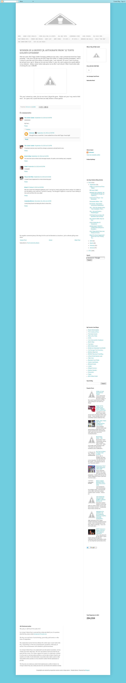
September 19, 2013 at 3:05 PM (43, 117)
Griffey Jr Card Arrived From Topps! (100, 393)
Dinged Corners (92, 368)
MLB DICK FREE (97, 36)
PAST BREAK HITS (23, 39)
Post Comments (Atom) (33, 243)
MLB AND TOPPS (62, 36)
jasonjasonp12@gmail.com (40, 634)
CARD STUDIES (86, 36)
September (93, 184)
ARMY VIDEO (57, 39)
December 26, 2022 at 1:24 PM (43, 201)
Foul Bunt (90, 344)
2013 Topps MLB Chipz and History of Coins (97, 232)
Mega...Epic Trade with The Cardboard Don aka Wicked (101, 423)
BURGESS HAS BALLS (87, 39)
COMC (90, 366)
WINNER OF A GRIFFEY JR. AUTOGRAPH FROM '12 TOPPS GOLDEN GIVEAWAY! (101, 515)
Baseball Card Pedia (93, 360)
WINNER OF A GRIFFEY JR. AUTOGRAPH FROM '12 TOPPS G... (97, 194)
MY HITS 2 (75, 39)
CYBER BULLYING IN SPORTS (47, 36)
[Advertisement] (94, 116)
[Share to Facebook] (45, 107)
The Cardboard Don (93, 332)
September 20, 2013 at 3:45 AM (42, 177)
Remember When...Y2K (96, 201)
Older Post (77, 240)
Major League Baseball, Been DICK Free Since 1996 (100, 483)
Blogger (87, 670)
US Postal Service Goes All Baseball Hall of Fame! (97, 215)
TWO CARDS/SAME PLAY (24, 42)
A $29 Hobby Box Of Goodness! (95, 223)
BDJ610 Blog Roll (93, 352)
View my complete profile (93, 155)
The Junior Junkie (29, 117)
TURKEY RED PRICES (37, 39)
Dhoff (25, 166)
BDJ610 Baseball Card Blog (95, 354)
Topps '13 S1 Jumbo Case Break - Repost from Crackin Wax (101, 408)
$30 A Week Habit (93, 346)
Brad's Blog (27, 156)
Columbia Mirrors (29, 201)
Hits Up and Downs (39, 42)
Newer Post (23, 240)
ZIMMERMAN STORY (74, 36)
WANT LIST (48, 39)
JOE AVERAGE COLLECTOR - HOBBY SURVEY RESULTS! (101, 499)
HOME (19, 36)
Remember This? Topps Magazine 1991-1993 (100, 467)
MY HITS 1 (66, 39)
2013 (89, 182)
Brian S (26, 187)
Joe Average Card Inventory (95, 350)
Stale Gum (91, 358)
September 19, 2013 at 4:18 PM (40, 156)
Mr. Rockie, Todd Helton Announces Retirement (96, 204)
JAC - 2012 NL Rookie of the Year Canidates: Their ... (97, 208)
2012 (89, 250)
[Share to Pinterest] (47, 107)
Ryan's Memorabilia (93, 330)
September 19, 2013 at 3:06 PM (45, 133)
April (91, 241)
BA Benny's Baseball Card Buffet (96, 348)
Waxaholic (91, 372)
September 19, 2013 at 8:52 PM (36, 166)
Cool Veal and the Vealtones (95, 340)
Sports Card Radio (93, 362)
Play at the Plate (28, 177)
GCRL (89, 338)
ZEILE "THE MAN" (100, 39)
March (91, 243)
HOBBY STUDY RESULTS (29, 36)
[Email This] (40, 107)
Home (50, 240)
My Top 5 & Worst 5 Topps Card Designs (100, 453)
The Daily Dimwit (92, 334)
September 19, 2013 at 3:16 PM (43, 145)
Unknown (31, 133)
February (92, 245)
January (92, 247)
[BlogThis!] (42, 107)
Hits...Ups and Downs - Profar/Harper (96, 212)
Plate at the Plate (92, 336)
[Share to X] (43, 107)
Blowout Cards (92, 364)
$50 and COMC (94, 190)
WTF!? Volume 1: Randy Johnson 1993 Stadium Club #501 (100, 531)
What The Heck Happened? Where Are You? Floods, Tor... (97, 236)
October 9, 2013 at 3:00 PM (36, 187)
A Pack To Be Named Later (95, 356)
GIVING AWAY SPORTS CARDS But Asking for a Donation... (97, 228)
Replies (28, 129)
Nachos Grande (92, 370)
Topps (89, 374)
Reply (26, 126)
